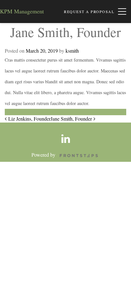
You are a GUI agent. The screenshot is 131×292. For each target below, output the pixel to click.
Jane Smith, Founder (72, 118)
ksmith (72, 50)
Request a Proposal (89, 11)
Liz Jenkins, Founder (29, 118)
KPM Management (22, 11)
